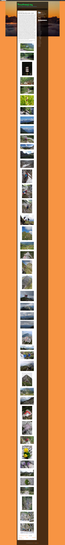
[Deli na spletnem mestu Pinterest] (31, 535)
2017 (39, 30)
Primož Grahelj (43, 12)
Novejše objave (20, 537)
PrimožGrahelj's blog (25, 4)
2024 (39, 24)
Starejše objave (34, 537)
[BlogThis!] (29, 535)
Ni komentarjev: (26, 535)
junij (39, 36)
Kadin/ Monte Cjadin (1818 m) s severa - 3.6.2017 (26, 13)
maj (39, 40)
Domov (27, 537)
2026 (39, 22)
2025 (39, 23)
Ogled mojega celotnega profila (41, 15)
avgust (40, 34)
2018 (39, 29)
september (40, 33)
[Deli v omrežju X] (30, 535)
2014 (39, 46)
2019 (39, 28)
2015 (39, 45)
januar (40, 43)
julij (39, 35)
